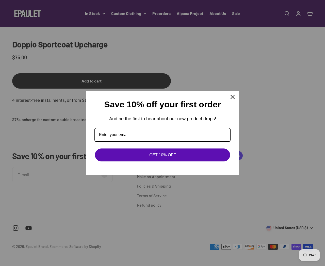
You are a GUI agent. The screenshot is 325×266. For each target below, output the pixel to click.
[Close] (232, 97)
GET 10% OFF (162, 155)
